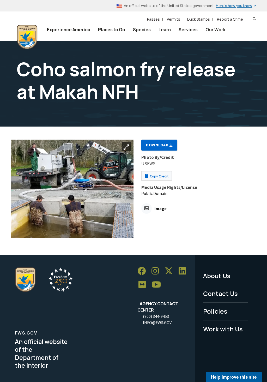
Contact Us (220, 293)
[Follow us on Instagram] (156, 271)
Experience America (68, 30)
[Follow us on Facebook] (143, 271)
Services (188, 30)
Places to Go (111, 30)
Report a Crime (230, 19)
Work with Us (223, 329)
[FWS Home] (27, 37)
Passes (153, 19)
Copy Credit (158, 176)
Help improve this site (234, 377)
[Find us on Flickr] (143, 285)
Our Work (215, 30)
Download (157, 144)
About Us (216, 275)
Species (142, 30)
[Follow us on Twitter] (171, 271)
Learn (165, 30)
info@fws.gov (157, 322)
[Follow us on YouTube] (158, 285)
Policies (215, 311)
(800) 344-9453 (156, 316)
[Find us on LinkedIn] (184, 271)
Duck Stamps (198, 19)
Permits (173, 19)
